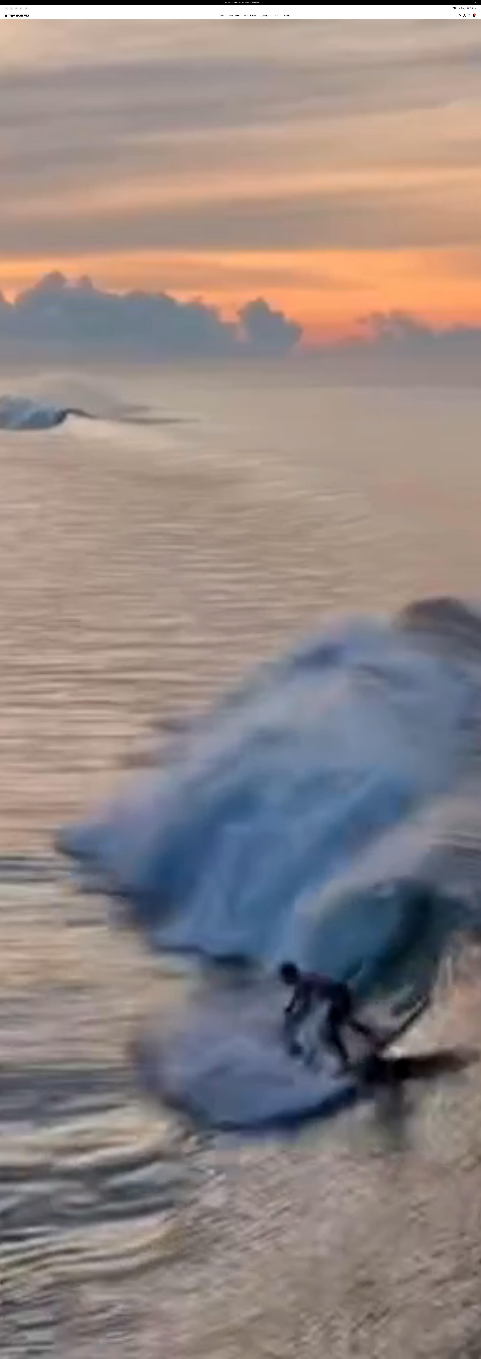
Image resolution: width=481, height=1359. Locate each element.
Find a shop (459, 8)
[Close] (474, 2)
